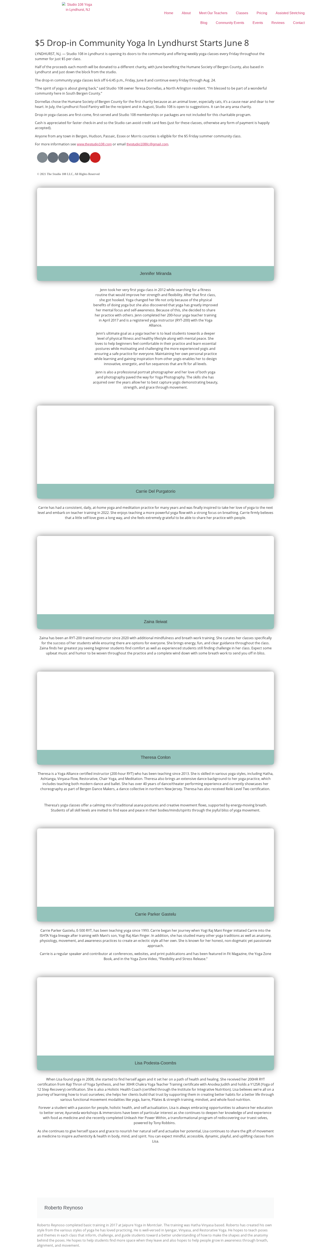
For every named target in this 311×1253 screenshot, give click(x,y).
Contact (299, 23)
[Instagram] (84, 157)
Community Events (230, 23)
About (186, 13)
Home (168, 13)
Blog (203, 23)
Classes (242, 13)
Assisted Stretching (290, 13)
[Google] (53, 157)
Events (258, 23)
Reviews (278, 23)
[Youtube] (95, 157)
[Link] (42, 157)
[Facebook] (74, 157)
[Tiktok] (63, 157)
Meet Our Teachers (213, 13)
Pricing (262, 13)
